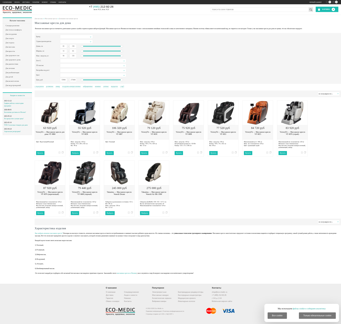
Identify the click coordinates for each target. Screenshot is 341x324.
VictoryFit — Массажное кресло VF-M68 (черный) (84, 193)
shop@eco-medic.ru (219, 292)
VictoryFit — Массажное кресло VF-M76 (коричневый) (50, 193)
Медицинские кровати (187, 298)
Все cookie (277, 315)
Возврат (45, 2)
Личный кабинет (315, 2)
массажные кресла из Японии (126, 273)
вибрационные (88, 86)
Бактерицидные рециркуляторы (190, 292)
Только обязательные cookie (317, 315)
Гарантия (109, 298)
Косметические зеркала (161, 298)
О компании (7, 2)
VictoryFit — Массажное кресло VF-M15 (258, 133)
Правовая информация (154, 311)
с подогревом (39, 86)
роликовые (49, 86)
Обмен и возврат (112, 301)
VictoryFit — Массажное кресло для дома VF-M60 (50, 133)
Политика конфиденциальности (173, 311)
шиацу (58, 86)
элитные (106, 86)
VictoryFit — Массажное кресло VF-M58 (84, 133)
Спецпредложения (131, 292)
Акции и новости (17, 95)
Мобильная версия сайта (222, 301)
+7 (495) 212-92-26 (219, 295)
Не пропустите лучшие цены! (14, 119)
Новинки (127, 298)
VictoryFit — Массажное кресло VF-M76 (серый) (292, 133)
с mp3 (122, 86)
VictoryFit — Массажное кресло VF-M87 (119, 133)
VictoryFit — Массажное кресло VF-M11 (223, 133)
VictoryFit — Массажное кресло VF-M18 (154, 133)
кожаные (98, 86)
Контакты (62, 2)
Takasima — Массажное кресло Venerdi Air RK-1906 (153, 193)
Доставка (26, 2)
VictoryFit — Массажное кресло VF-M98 (188, 133)
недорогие (114, 86)
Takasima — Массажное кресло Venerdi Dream (119, 193)
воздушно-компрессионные (71, 86)
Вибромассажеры (159, 301)
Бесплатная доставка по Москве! (15, 112)
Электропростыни (159, 292)
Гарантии (35, 2)
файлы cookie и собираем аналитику (309, 308)
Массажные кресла (51, 18)
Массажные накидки (160, 295)
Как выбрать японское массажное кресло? (49, 233)
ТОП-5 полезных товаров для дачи (16, 125)
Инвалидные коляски (186, 301)
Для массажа (39, 18)
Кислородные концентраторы (189, 295)
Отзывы (53, 2)
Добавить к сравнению (62, 152)
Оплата (17, 2)
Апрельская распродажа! (12, 131)
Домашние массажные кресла (68, 18)
